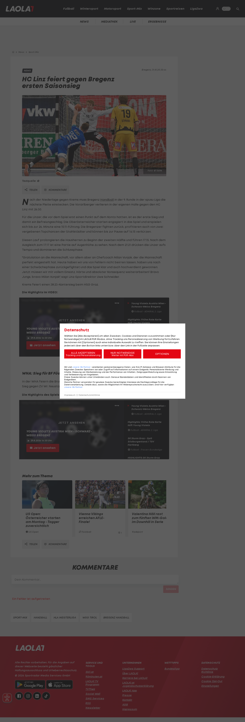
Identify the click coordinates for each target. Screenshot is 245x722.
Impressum (70, 395)
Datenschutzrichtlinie (89, 395)
